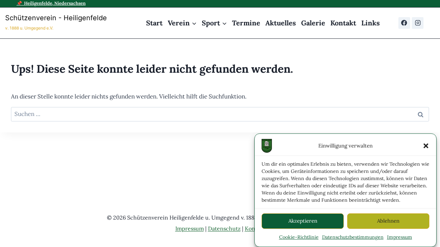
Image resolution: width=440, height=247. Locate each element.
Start (154, 23)
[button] (425, 145)
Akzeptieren (302, 220)
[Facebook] (404, 23)
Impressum (399, 237)
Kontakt (343, 23)
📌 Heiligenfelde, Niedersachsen (51, 3)
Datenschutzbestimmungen (353, 237)
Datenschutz (224, 228)
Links (370, 23)
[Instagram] (418, 23)
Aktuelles (280, 23)
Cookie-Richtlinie (299, 237)
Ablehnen (388, 220)
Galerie (313, 23)
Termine (246, 23)
